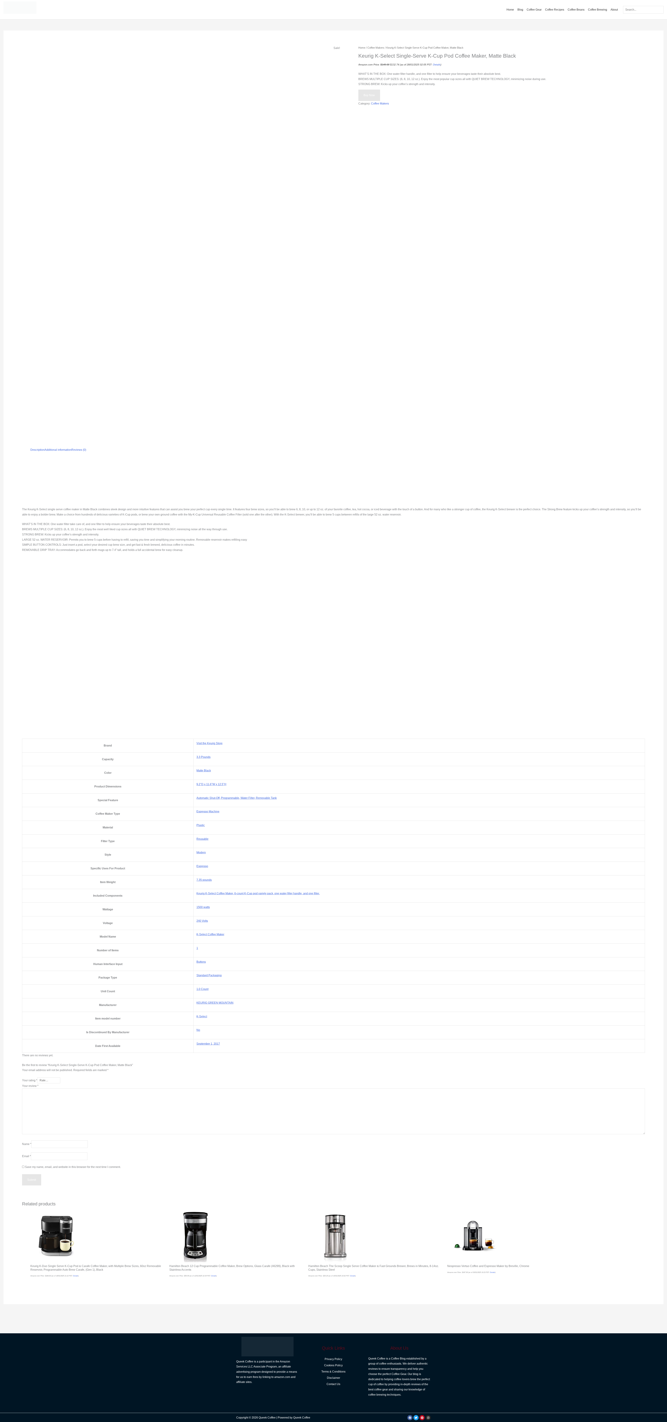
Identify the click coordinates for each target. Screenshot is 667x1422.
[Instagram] (428, 1417)
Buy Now (369, 95)
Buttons (201, 961)
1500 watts (203, 907)
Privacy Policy (333, 1359)
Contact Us (333, 1384)
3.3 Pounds (203, 757)
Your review (30, 1085)
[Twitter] (416, 1417)
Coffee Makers (375, 47)
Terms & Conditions (333, 1371)
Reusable (202, 838)
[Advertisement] (126, 481)
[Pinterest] (422, 1417)
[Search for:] (643, 9)
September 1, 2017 (208, 1043)
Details (436, 64)
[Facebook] (410, 1417)
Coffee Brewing (597, 9)
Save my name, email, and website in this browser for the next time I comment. (73, 1166)
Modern (201, 852)
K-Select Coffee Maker (210, 934)
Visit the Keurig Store (209, 743)
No (198, 1030)
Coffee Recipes (554, 9)
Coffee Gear (534, 9)
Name (26, 1144)
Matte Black (203, 770)
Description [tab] (37, 449)
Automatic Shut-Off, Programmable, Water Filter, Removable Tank (236, 797)
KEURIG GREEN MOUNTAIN (214, 1002)
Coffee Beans (576, 9)
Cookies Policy (333, 1365)
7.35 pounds (204, 879)
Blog (520, 9)
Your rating (29, 1080)
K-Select (201, 1016)
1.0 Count (202, 989)
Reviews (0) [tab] (78, 449)
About (614, 9)
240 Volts (202, 920)
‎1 (197, 948)
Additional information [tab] (57, 449)
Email (26, 1156)
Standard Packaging (209, 975)
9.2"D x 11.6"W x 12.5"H (211, 784)
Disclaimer (333, 1377)
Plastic (200, 825)
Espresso (202, 866)
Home (510, 9)
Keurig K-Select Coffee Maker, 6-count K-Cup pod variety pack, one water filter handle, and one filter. (258, 893)
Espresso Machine (207, 811)
